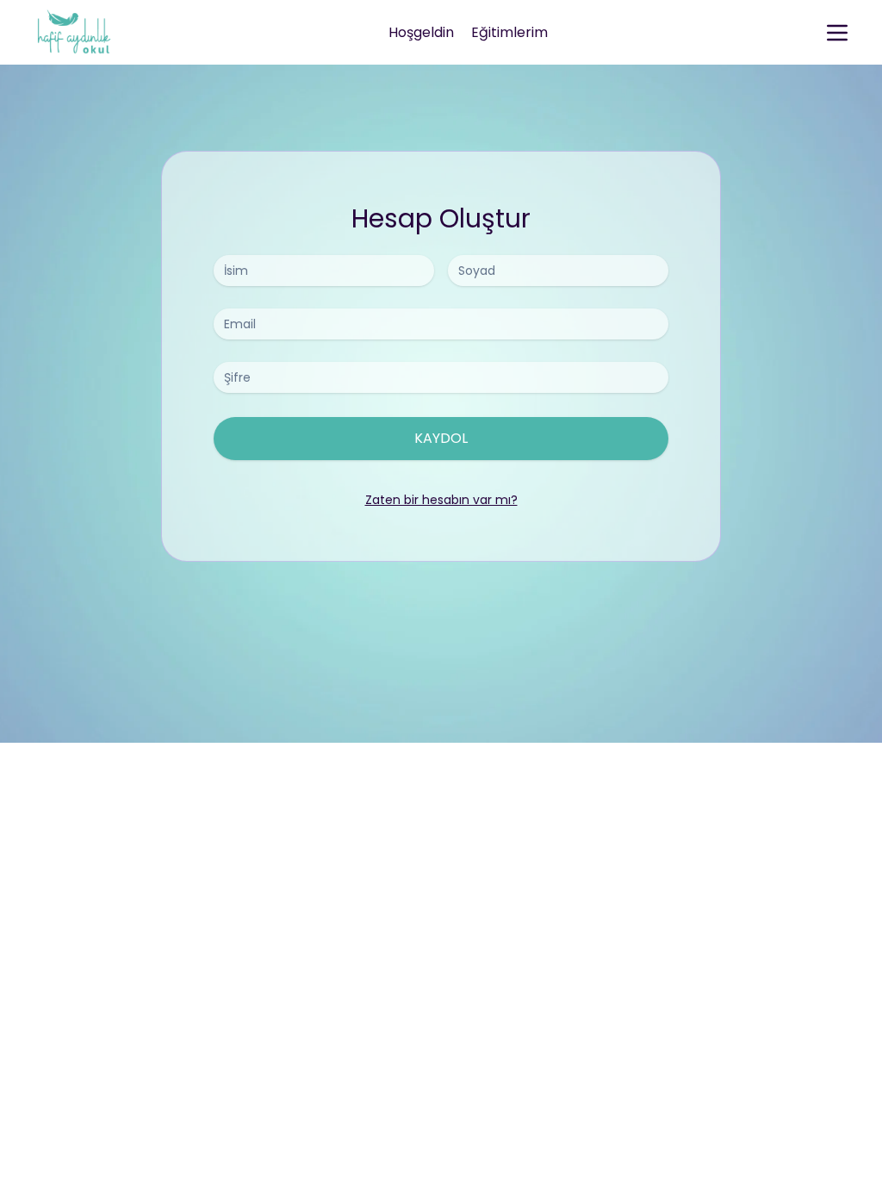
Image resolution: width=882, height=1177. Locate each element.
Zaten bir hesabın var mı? (441, 499)
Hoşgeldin (421, 32)
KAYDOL (441, 438)
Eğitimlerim (509, 32)
